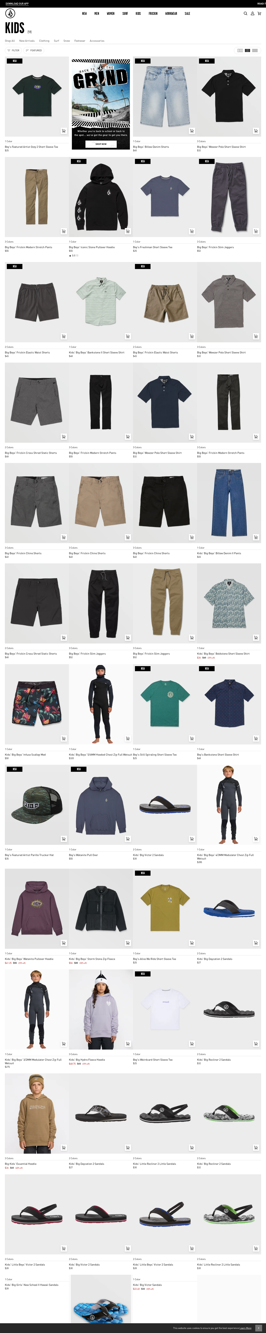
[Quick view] (64, 131)
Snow (66, 40)
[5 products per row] (255, 50)
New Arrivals (27, 40)
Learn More (245, 1328)
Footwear (79, 40)
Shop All (10, 40)
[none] (37, 137)
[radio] (9, 137)
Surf (56, 40)
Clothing (44, 40)
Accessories (97, 40)
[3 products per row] (240, 50)
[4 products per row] (247, 50)
